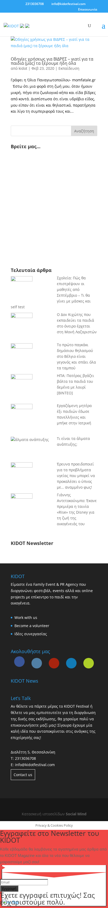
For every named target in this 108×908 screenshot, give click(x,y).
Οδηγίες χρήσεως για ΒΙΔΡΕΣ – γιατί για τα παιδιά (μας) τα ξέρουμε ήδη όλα (52, 61)
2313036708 (25, 758)
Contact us (23, 774)
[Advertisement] (47, 221)
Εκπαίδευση (68, 68)
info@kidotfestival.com (35, 764)
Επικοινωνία (87, 9)
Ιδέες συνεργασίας (30, 633)
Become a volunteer (31, 625)
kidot (23, 68)
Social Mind (76, 813)
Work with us (25, 617)
